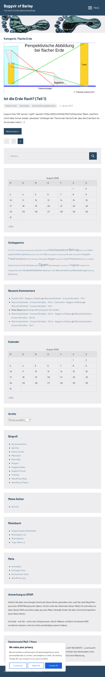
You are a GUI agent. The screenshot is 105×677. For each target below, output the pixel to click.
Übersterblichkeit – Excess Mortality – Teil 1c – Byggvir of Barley (41, 313)
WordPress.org (18, 578)
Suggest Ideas (18, 467)
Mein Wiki (16, 459)
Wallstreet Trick (49, 270)
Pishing (80, 259)
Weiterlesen (12, 131)
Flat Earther (77, 254)
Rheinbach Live (18, 534)
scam (36, 265)
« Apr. (11, 226)
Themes (15, 474)
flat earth (69, 254)
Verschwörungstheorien (44, 105)
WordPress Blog (19, 478)
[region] (35, 657)
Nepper (52, 258)
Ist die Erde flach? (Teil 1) (25, 98)
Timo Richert (64, 265)
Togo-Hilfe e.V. (18, 542)
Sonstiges (24, 105)
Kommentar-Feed (19, 574)
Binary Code (83, 250)
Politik (85, 259)
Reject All (36, 665)
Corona (32, 254)
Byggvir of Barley (18, 6)
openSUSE (59, 259)
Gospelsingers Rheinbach (23, 530)
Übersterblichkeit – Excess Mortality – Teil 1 (64, 298)
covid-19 (38, 254)
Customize (17, 665)
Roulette (30, 265)
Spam (43, 264)
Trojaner (74, 265)
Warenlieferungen (80, 270)
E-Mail (44, 254)
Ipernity (15, 447)
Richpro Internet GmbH (17, 265)
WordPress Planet (20, 482)
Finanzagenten (52, 254)
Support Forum (18, 471)
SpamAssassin (54, 265)
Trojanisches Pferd (15, 270)
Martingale (35, 259)
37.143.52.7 (12, 250)
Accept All (53, 665)
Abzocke (39, 250)
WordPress (12, 274)
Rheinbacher (17, 538)
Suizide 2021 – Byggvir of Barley (26, 298)
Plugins (15, 463)
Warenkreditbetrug (64, 270)
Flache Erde (11, 105)
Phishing (73, 259)
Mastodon (16, 455)
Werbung (91, 270)
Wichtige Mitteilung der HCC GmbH (42, 310)
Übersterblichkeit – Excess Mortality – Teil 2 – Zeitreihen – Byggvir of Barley (47, 302)
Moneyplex (43, 259)
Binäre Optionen (22, 254)
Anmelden (16, 566)
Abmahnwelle (30, 250)
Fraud (11, 258)
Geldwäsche (21, 258)
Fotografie (85, 254)
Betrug (74, 250)
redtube (91, 259)
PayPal (66, 259)
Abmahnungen (21, 250)
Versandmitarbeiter (32, 270)
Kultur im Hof (17, 451)
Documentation (18, 444)
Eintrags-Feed (18, 570)
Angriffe (45, 250)
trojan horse (84, 265)
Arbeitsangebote (58, 249)
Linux (29, 259)
